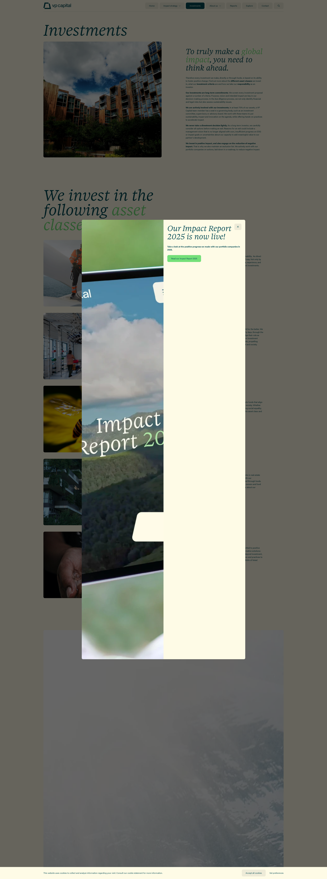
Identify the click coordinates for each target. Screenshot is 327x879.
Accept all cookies (254, 872)
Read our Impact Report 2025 (184, 258)
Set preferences (277, 872)
